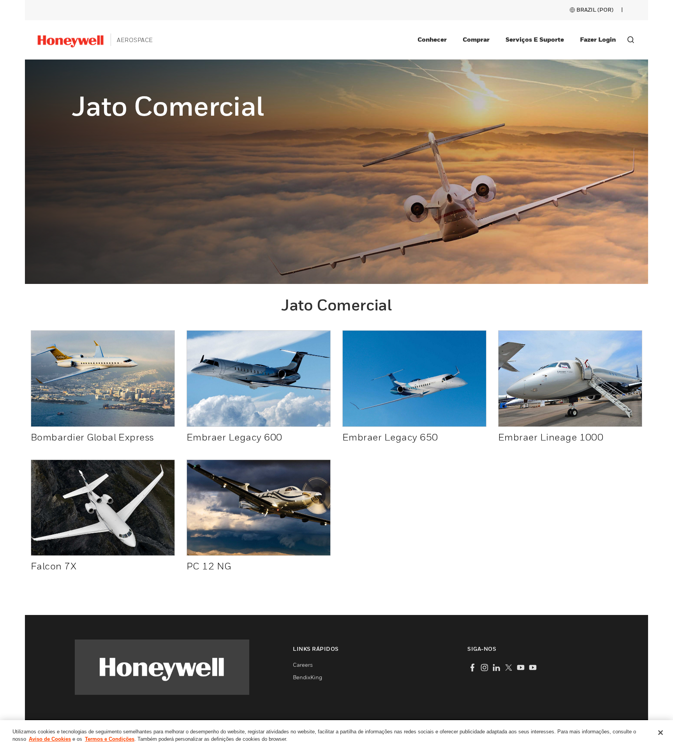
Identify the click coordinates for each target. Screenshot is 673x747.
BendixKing (307, 677)
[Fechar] (660, 732)
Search (630, 40)
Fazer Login (598, 39)
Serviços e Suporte (535, 39)
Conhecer (432, 39)
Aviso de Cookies (50, 739)
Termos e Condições (109, 739)
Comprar (476, 39)
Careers (303, 664)
